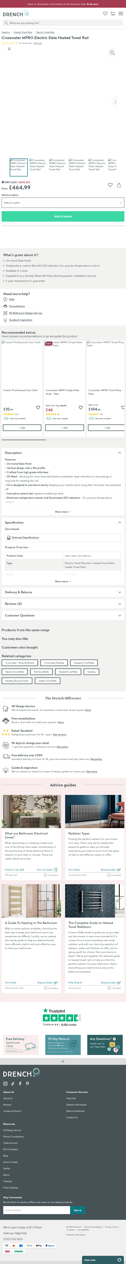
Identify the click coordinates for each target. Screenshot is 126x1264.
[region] (63, 391)
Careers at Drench (12, 1111)
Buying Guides (111, 870)
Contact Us (72, 1117)
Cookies (70, 1229)
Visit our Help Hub (15, 1233)
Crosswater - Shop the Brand (19, 662)
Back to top (63, 1061)
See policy (62, 746)
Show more (61, 511)
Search (5, 23)
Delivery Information (76, 1104)
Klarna (6, 1175)
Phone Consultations (13, 1136)
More (88, 710)
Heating (6, 32)
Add (30, 427)
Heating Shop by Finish (17, 680)
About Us (7, 1098)
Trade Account (10, 1143)
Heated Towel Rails (23, 32)
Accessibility (83, 1229)
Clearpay (7, 1181)
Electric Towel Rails (45, 32)
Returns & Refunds (75, 1111)
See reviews (59, 734)
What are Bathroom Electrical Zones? (26, 835)
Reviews (10, 603)
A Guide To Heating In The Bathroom (31, 923)
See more (91, 771)
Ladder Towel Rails (48, 680)
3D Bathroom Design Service (25, 313)
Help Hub (71, 1098)
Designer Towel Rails (84, 662)
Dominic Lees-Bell (14, 869)
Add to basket (74, 216)
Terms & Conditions (93, 1227)
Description (13, 452)
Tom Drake (74, 869)
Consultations (17, 306)
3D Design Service (12, 1130)
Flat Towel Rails (41, 671)
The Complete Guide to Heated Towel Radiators (90, 925)
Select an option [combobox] (12, 202)
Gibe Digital (80, 1235)
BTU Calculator (10, 1149)
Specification (14, 522)
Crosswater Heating (54, 662)
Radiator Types (78, 833)
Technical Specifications (25, 537)
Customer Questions (19, 615)
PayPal (6, 1168)
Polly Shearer (75, 982)
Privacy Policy (111, 1227)
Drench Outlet (10, 1162)
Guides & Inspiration (20, 320)
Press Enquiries (10, 1187)
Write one (37, 43)
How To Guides (47, 870)
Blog (5, 1156)
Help (11, 299)
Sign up (77, 1210)
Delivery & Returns (18, 592)
